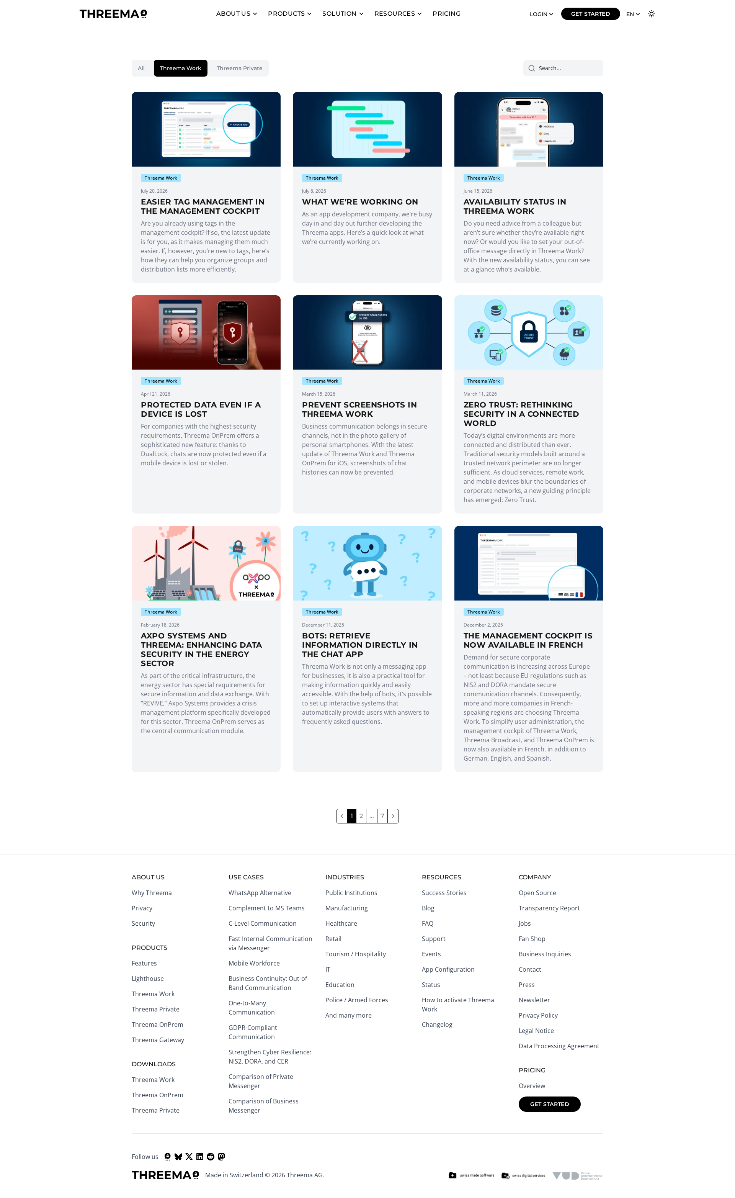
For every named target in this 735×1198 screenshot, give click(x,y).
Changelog (437, 1024)
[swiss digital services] (523, 1176)
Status (431, 984)
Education (339, 984)
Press (527, 984)
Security (143, 923)
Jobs (525, 923)
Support (434, 939)
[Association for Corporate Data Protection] (577, 1176)
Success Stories (444, 893)
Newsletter (534, 1000)
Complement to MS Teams (267, 908)
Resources (394, 13)
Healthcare (341, 923)
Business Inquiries (545, 954)
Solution (339, 13)
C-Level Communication (263, 923)
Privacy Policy (538, 1015)
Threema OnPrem (157, 1024)
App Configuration (448, 969)
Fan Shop (532, 939)
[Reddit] (210, 1156)
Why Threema (152, 893)
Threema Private (240, 68)
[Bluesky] (178, 1156)
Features (144, 963)
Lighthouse (148, 978)
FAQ (427, 923)
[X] (189, 1156)
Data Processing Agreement (559, 1046)
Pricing (447, 13)
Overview (532, 1086)
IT (327, 969)
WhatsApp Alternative (260, 893)
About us (233, 13)
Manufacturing (346, 908)
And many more (348, 1015)
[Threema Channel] (167, 1156)
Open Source (537, 893)
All (141, 68)
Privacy (142, 908)
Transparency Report (549, 908)
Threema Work (180, 68)
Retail (333, 939)
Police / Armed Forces (356, 1000)
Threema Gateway (158, 1040)
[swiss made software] (471, 1176)
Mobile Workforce (254, 963)
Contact (530, 969)
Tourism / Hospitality (355, 954)
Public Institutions (351, 893)
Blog (428, 908)
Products (286, 13)
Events (431, 954)
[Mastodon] (221, 1156)
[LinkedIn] (199, 1156)
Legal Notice (536, 1030)
